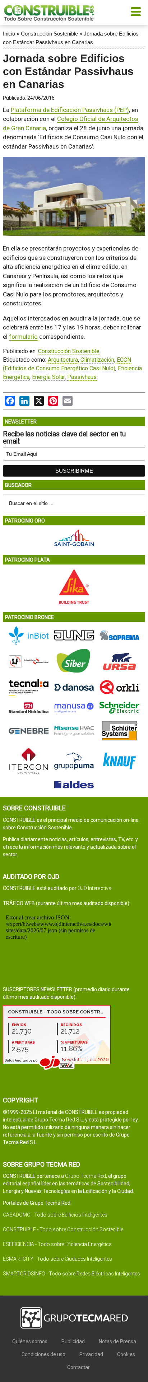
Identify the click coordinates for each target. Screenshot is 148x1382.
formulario (23, 336)
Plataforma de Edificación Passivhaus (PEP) (70, 109)
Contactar (78, 1367)
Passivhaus (82, 377)
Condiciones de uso (43, 1354)
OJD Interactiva (94, 888)
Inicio (9, 34)
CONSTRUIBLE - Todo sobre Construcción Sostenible (63, 1229)
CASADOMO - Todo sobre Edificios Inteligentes (55, 1215)
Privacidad (91, 1354)
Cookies (126, 1354)
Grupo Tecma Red (85, 1176)
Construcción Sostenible (49, 34)
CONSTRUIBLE (49, 12)
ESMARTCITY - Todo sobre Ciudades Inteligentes (57, 1259)
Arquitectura (63, 359)
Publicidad (73, 1341)
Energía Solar (48, 377)
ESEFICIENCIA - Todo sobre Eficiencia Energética (57, 1244)
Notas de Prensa (117, 1341)
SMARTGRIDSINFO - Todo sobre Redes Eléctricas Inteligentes (71, 1273)
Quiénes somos (29, 1341)
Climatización (97, 359)
